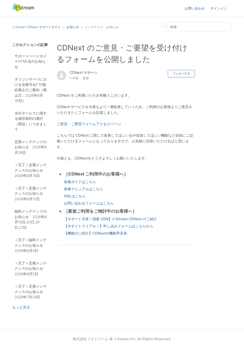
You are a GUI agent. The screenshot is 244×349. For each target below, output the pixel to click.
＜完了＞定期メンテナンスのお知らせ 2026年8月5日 (31, 268)
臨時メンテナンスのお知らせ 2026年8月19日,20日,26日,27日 (31, 219)
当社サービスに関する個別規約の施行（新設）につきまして (31, 121)
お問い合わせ (195, 8)
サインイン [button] (218, 8)
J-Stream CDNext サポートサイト (36, 27)
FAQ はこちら (75, 196)
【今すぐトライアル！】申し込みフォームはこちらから (108, 226)
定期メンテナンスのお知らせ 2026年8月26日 (31, 147)
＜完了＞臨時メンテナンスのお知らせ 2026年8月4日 (31, 245)
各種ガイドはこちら (80, 181)
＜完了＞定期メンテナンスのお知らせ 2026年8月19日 (31, 170)
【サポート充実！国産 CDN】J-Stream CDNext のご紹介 (110, 219)
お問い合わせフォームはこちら (89, 203)
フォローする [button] (181, 73)
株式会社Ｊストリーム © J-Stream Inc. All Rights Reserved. (122, 339)
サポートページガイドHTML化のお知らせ (31, 61)
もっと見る (21, 307)
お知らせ (72, 27)
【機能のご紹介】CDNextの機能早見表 (95, 233)
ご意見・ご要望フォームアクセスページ (89, 124)
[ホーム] (23, 11)
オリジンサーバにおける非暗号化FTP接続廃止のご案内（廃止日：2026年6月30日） (31, 90)
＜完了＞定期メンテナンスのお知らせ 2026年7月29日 (31, 291)
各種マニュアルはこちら (83, 189)
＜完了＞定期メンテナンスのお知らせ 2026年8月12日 (31, 193)
